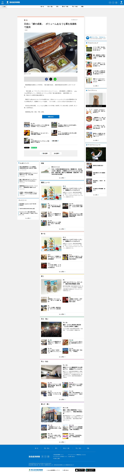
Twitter (113, 2)
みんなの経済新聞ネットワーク (36, 470)
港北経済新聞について (58, 454)
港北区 (26, 30)
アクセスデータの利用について (60, 456)
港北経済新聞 (13, 2)
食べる (42, 6)
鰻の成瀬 (55, 141)
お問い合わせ (72, 456)
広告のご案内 (57, 458)
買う (57, 6)
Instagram (116, 2)
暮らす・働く (65, 6)
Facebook (110, 2)
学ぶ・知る (75, 6)
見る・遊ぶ (50, 6)
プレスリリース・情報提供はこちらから (77, 454)
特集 (82, 6)
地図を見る (51, 116)
